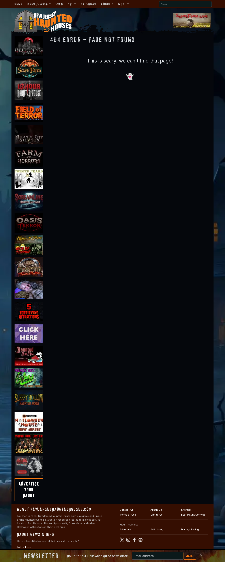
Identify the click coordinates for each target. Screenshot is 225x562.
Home (18, 4)
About (106, 4)
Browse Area (37, 4)
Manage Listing (190, 529)
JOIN (190, 556)
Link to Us (156, 514)
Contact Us (126, 509)
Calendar (88, 4)
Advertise (125, 529)
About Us (156, 509)
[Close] (201, 555)
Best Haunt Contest (193, 514)
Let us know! (24, 547)
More (122, 4)
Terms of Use (128, 514)
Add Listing (156, 529)
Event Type (64, 4)
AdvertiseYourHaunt (29, 489)
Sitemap (186, 509)
